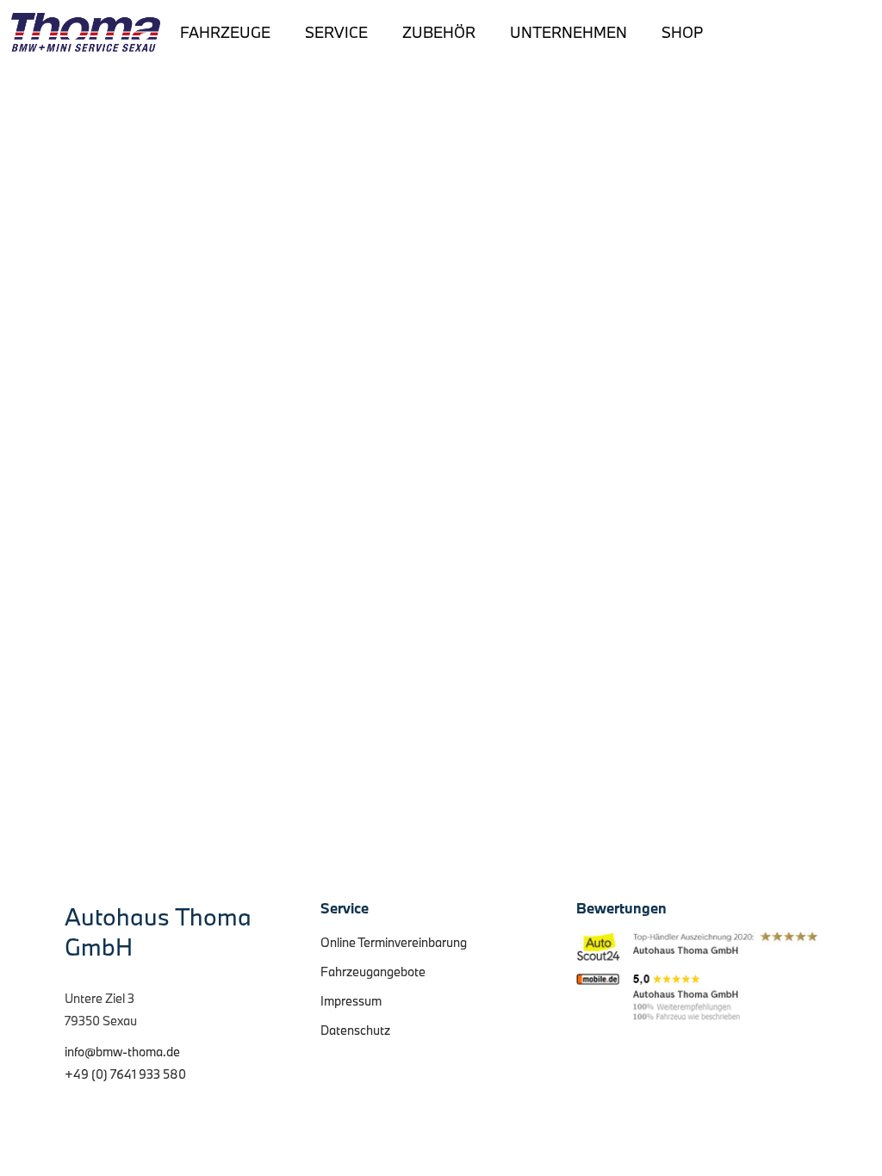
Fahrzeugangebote (372, 971)
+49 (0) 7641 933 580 (125, 1074)
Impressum (351, 1001)
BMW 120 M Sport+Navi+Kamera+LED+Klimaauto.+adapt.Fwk (336, 305)
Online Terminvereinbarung (393, 942)
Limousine (187, 337)
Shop (682, 32)
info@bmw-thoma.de (122, 1051)
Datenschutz (355, 1030)
